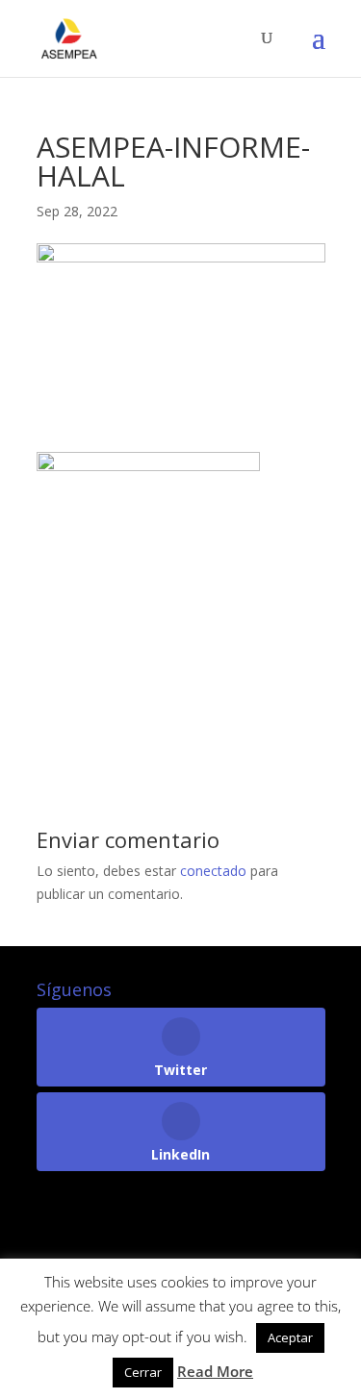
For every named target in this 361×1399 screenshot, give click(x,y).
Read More (215, 1371)
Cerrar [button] (143, 1372)
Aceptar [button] (290, 1337)
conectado (213, 871)
